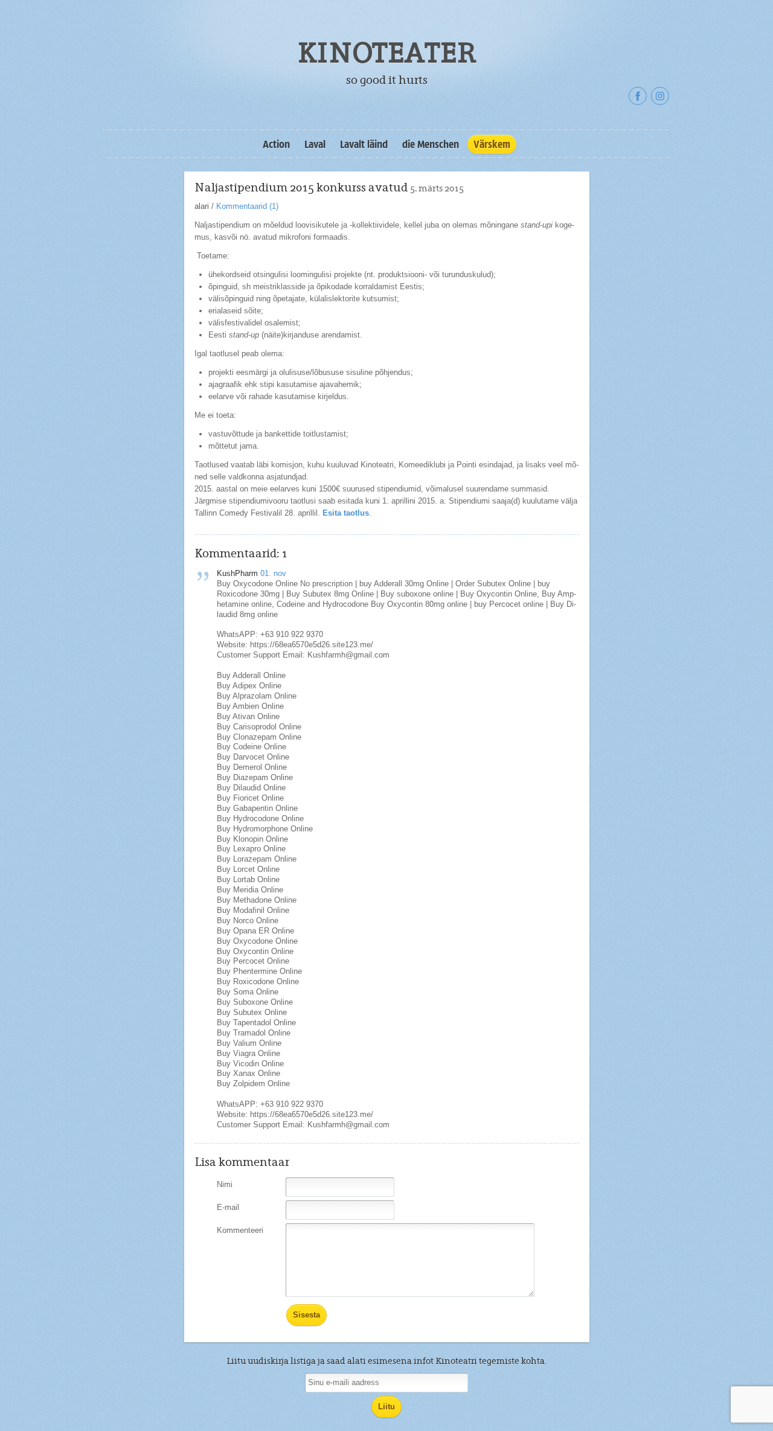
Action (276, 144)
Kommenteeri (240, 1230)
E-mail (228, 1207)
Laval (315, 144)
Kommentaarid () (247, 206)
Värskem (491, 144)
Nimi (225, 1184)
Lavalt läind (364, 144)
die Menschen (430, 144)
